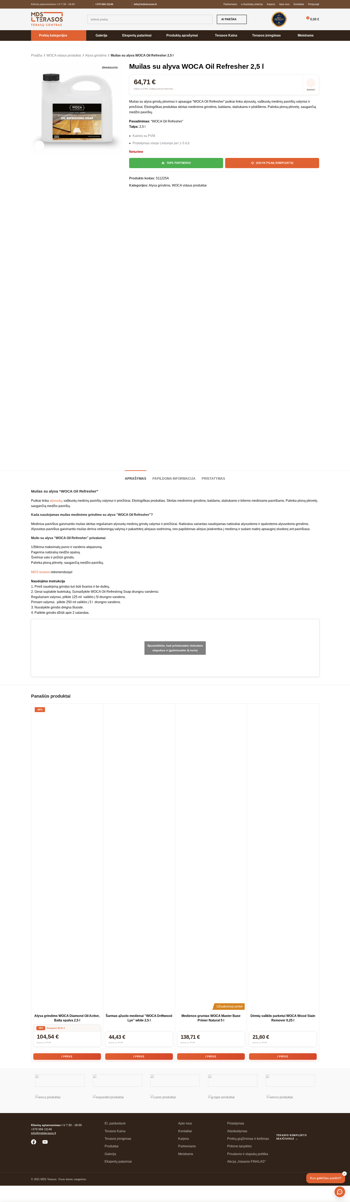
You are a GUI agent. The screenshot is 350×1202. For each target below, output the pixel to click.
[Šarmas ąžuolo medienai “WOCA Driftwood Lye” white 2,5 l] (139, 859)
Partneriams (187, 1146)
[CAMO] (175, 1101)
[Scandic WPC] (117, 1080)
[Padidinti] (39, 146)
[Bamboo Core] (290, 1080)
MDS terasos (40, 572)
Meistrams (185, 1154)
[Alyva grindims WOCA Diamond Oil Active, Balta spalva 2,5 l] (67, 859)
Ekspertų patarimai (118, 1161)
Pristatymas (235, 1123)
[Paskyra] (296, 19)
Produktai (112, 1146)
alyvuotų (56, 500)
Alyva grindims (96, 55)
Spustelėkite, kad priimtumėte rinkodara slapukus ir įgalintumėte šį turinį (175, 648)
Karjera (183, 1138)
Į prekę (67, 1056)
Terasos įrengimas (118, 1138)
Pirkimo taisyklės (239, 1146)
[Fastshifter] (233, 1080)
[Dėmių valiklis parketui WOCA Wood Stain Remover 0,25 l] (283, 859)
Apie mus (185, 1123)
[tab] (135, 476)
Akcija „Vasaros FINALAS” (246, 1161)
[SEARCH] (208, 19)
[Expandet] (117, 1101)
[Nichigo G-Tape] (233, 1101)
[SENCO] (290, 1101)
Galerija (110, 1154)
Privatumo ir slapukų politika (247, 1154)
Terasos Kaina (115, 1131)
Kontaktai (185, 1131)
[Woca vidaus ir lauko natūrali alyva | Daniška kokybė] (60, 1101)
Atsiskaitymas (237, 1131)
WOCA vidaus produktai (63, 55)
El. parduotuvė (115, 1123)
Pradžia (36, 55)
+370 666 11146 (104, 4)
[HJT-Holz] (175, 1080)
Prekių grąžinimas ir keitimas (248, 1138)
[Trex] (60, 1080)
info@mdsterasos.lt (145, 4)
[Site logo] (47, 19)
